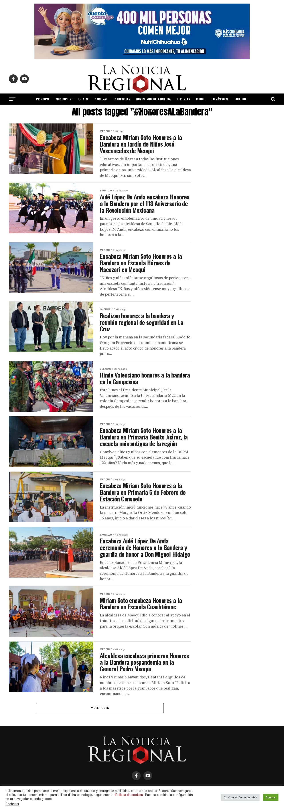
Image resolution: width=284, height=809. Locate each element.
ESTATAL (83, 99)
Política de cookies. (129, 795)
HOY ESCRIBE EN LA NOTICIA (153, 99)
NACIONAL (101, 99)
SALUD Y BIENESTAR (142, 110)
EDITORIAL (241, 99)
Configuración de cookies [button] (240, 797)
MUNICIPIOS (63, 99)
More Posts (100, 708)
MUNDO (200, 99)
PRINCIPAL (42, 99)
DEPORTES (183, 99)
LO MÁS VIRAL (220, 99)
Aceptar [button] (271, 797)
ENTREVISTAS (121, 99)
